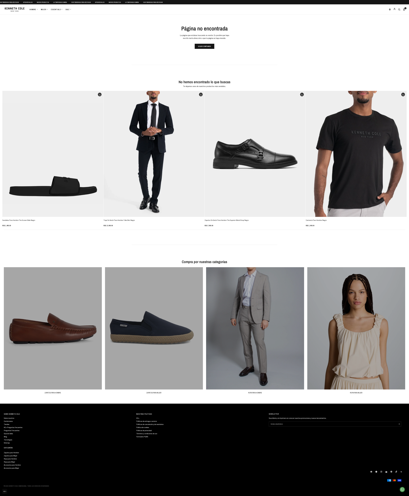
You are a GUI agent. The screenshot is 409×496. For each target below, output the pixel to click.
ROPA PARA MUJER (356, 393)
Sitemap (7, 443)
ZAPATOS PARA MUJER (153, 393)
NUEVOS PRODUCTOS (19, 2)
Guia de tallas (8, 433)
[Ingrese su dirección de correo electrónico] (399, 424)
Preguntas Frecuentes (11, 430)
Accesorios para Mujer (11, 468)
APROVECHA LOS (76, 2)
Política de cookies (142, 427)
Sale (67, 9)
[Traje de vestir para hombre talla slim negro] (154, 154)
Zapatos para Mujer (10, 456)
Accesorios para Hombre (12, 465)
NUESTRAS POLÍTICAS (144, 414)
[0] (403, 9)
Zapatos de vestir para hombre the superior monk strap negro (227, 220)
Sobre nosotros (9, 418)
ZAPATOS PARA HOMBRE (53, 393)
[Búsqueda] (399, 9)
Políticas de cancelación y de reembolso (150, 424)
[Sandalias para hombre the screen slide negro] (52, 154)
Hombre (33, 9)
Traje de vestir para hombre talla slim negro (119, 220)
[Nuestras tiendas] (389, 9)
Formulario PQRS (142, 437)
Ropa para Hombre (10, 459)
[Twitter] (377, 471)
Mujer (43, 9)
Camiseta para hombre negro (316, 220)
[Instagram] (382, 471)
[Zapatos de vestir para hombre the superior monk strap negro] (255, 154)
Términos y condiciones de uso (146, 433)
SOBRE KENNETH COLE (12, 414)
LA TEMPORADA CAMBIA (36, 2)
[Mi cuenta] (394, 9)
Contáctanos (8, 421)
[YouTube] (387, 472)
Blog (5, 437)
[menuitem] (33, 9)
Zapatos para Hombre (11, 453)
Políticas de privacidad (144, 430)
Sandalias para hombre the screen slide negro (18, 220)
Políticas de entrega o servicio (146, 421)
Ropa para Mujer (9, 462)
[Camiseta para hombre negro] (356, 154)
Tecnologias (8, 440)
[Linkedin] (402, 471)
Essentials (56, 9)
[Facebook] (372, 471)
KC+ (137, 418)
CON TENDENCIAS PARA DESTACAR (57, 2)
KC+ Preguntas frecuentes (13, 427)
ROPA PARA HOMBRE (255, 393)
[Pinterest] (392, 471)
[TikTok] (397, 471)
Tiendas (6, 424)
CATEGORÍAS (8, 448)
